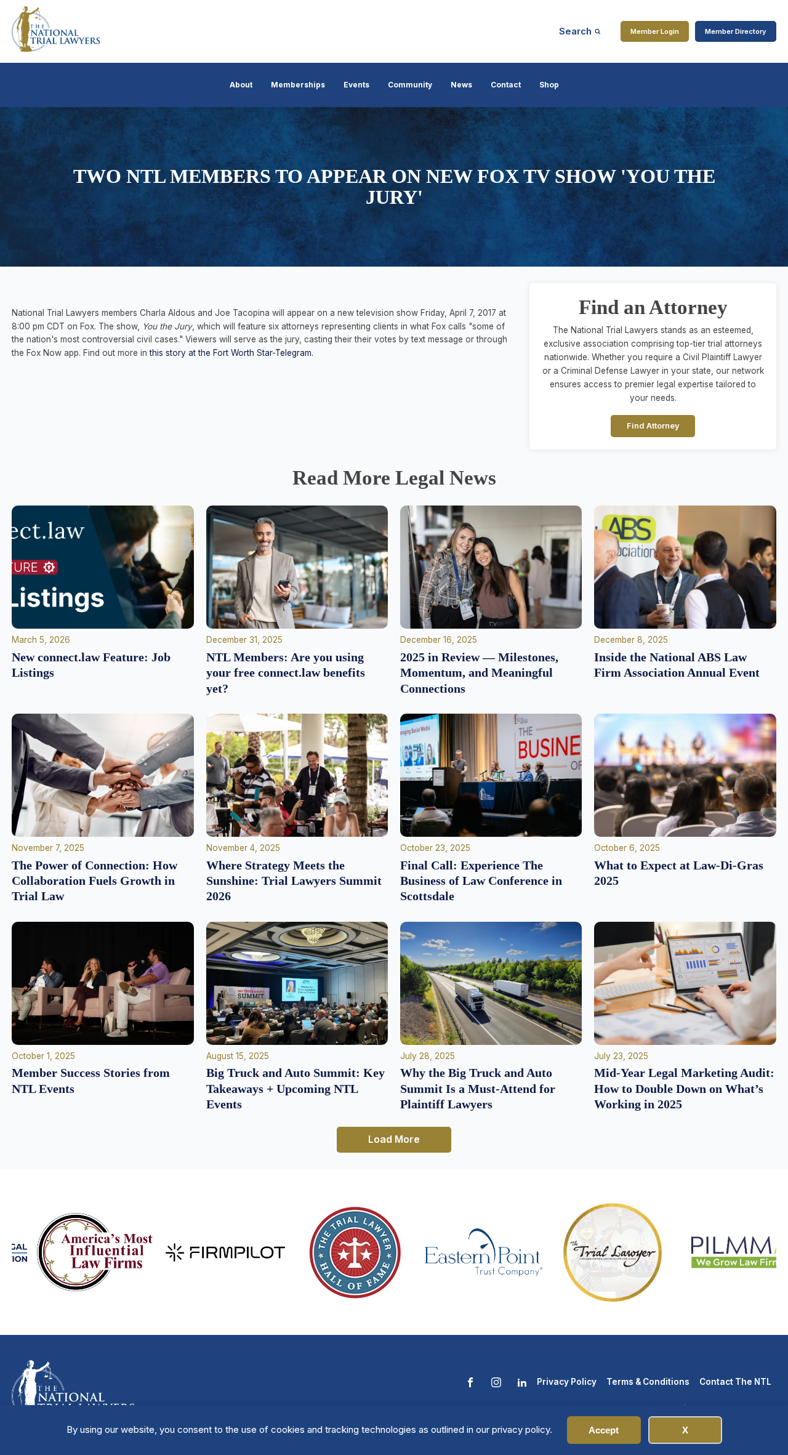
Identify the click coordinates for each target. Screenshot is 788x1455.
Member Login (654, 31)
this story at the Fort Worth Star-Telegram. (231, 353)
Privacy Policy (567, 1382)
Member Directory (735, 31)
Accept (604, 1430)
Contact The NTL (735, 1382)
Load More (394, 1139)
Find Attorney (653, 425)
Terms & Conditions (648, 1382)
